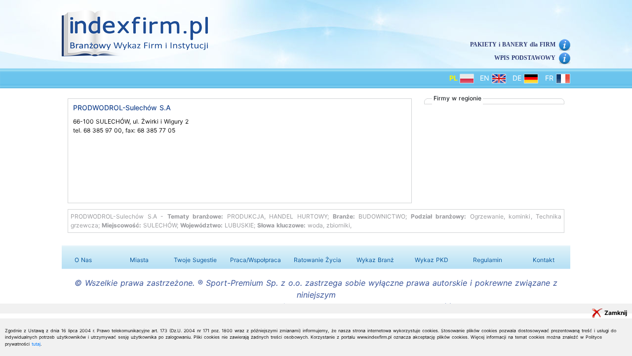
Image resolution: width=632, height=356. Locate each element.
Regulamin (487, 260)
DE (518, 78)
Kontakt (543, 260)
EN (486, 78)
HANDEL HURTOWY (298, 216)
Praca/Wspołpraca (255, 260)
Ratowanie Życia (317, 260)
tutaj (36, 344)
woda (315, 225)
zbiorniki (338, 225)
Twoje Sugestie (195, 260)
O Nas (83, 260)
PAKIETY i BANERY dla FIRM (512, 44)
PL (454, 78)
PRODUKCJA (245, 216)
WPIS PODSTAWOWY (524, 57)
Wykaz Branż (375, 260)
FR (550, 78)
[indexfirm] (135, 33)
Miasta (139, 260)
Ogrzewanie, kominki (500, 216)
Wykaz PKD (431, 260)
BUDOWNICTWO (381, 216)
